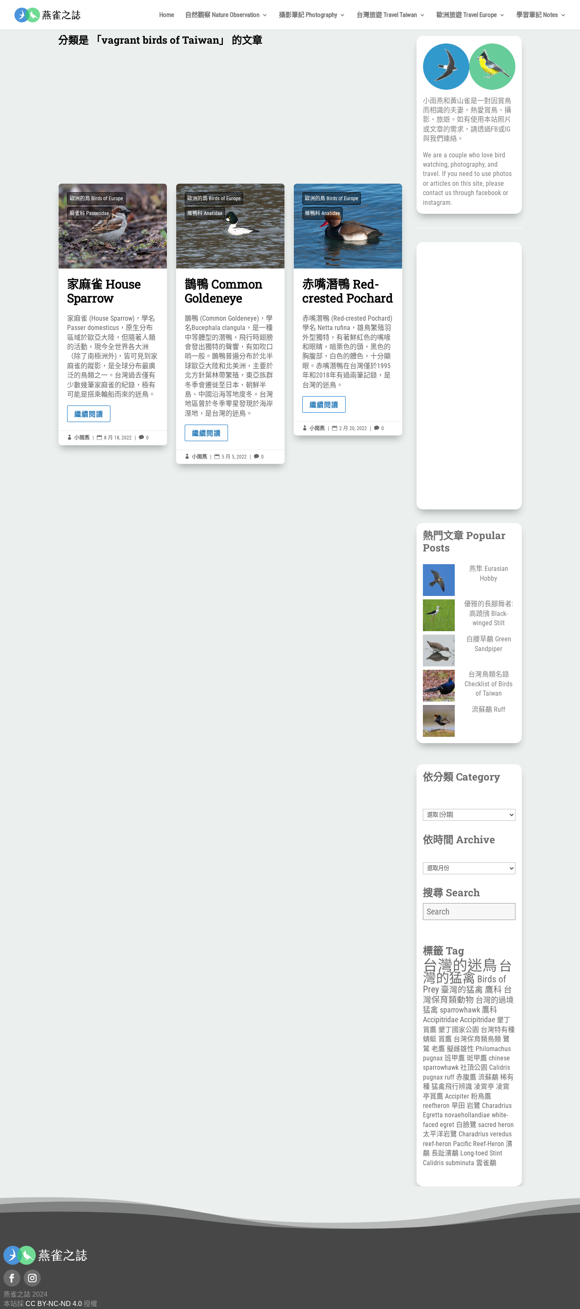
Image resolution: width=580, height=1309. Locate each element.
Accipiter (457, 1096)
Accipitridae (477, 1019)
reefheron (436, 1106)
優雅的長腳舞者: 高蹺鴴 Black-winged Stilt (488, 613)
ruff (449, 1077)
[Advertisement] (230, 116)
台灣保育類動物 (467, 994)
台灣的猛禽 (467, 971)
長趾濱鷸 (445, 1153)
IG (507, 129)
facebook (488, 193)
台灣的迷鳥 (460, 965)
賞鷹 (445, 1039)
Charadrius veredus (485, 1134)
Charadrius (497, 1106)
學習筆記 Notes (537, 15)
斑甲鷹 (477, 1058)
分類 (469, 803)
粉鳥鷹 (481, 1096)
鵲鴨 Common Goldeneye (230, 324)
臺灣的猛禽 (462, 990)
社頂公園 (473, 1067)
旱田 (458, 1106)
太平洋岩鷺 (440, 1134)
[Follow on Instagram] (32, 1278)
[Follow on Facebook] (11, 1278)
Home (166, 15)
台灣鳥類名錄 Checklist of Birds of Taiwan (488, 683)
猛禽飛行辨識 (451, 1086)
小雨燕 (82, 438)
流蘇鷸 (488, 1077)
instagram (436, 203)
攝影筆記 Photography (308, 15)
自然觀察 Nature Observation (222, 15)
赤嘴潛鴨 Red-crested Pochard (348, 310)
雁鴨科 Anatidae (204, 213)
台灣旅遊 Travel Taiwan (387, 15)
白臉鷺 (466, 1125)
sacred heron (496, 1125)
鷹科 (493, 990)
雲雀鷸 (486, 1163)
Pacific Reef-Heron (478, 1144)
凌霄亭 (484, 1086)
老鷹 (438, 1049)
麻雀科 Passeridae (89, 213)
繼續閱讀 (88, 413)
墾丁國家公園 (458, 1030)
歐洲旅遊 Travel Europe (466, 15)
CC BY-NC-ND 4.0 (53, 1303)
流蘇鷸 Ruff (488, 709)
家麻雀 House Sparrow (113, 314)
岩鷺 (473, 1106)
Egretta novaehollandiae (456, 1115)
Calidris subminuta (448, 1163)
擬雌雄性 (460, 1049)
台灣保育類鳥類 (477, 1039)
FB (494, 129)
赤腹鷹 (466, 1077)
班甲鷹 (455, 1058)
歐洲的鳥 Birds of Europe (96, 198)
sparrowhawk (460, 1009)
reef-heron (437, 1144)
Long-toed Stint (481, 1153)
